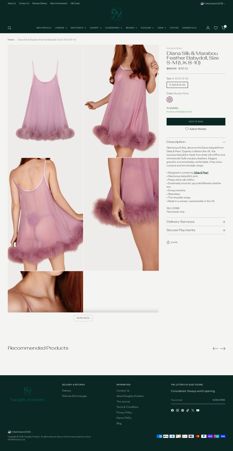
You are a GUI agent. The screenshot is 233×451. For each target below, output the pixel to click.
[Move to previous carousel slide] (215, 348)
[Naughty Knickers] (116, 14)
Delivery (66, 390)
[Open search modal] (9, 28)
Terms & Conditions (127, 407)
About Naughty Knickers (130, 396)
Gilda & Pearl (174, 48)
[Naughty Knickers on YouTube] (198, 411)
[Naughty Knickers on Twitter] (193, 411)
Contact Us (122, 390)
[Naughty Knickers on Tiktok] (188, 411)
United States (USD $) (213, 3)
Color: (178, 93)
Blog (119, 423)
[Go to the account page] (208, 28)
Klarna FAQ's (123, 418)
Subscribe (219, 400)
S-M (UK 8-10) (177, 85)
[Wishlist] (215, 27)
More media (83, 318)
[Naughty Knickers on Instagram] (178, 411)
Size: (177, 78)
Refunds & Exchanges (74, 396)
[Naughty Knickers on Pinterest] (183, 411)
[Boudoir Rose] (170, 99)
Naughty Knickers (32, 436)
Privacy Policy (124, 412)
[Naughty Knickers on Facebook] (173, 411)
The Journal (123, 401)
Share (174, 242)
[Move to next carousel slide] (222, 348)
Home (11, 39)
